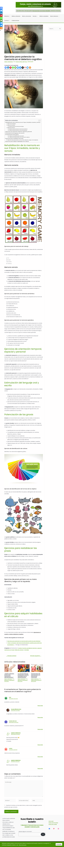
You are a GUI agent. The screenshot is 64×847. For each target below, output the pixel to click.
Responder (40, 705)
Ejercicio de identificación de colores (17, 136)
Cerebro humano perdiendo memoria (27, 648)
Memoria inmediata (12, 123)
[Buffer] (23, 67)
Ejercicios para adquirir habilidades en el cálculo (17, 141)
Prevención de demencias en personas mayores (35, 675)
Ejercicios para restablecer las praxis (14, 138)
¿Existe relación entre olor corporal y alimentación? (9, 675)
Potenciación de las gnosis (12, 134)
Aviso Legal (51, 821)
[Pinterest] (10, 67)
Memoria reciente (11, 125)
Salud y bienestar (8, 61)
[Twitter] (1, 10)
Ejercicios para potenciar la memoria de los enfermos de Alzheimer (23, 641)
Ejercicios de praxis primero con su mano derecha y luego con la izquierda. (23, 140)
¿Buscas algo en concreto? (25, 831)
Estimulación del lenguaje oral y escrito (15, 133)
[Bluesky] (20, 67)
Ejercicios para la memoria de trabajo (16, 126)
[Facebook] (5, 67)
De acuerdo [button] (58, 844)
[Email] (15, 67)
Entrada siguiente (35, 656)
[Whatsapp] (13, 67)
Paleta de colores (19, 650)
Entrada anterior (11, 656)
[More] (30, 67)
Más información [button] (22, 845)
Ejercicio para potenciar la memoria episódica (18, 130)
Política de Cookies (53, 824)
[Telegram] (27, 67)
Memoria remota (11, 127)
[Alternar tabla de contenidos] (38, 121)
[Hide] (0, 30)
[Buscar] (43, 834)
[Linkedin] (8, 67)
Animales (26, 650)
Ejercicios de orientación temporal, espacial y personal (19, 131)
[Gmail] (25, 67)
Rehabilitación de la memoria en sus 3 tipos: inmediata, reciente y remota (23, 122)
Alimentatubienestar (15, 732)
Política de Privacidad (53, 822)
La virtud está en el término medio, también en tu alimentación (23, 675)
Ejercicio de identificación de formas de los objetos (20, 137)
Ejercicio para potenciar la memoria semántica (18, 129)
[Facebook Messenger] (18, 67)
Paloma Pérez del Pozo (16, 709)
